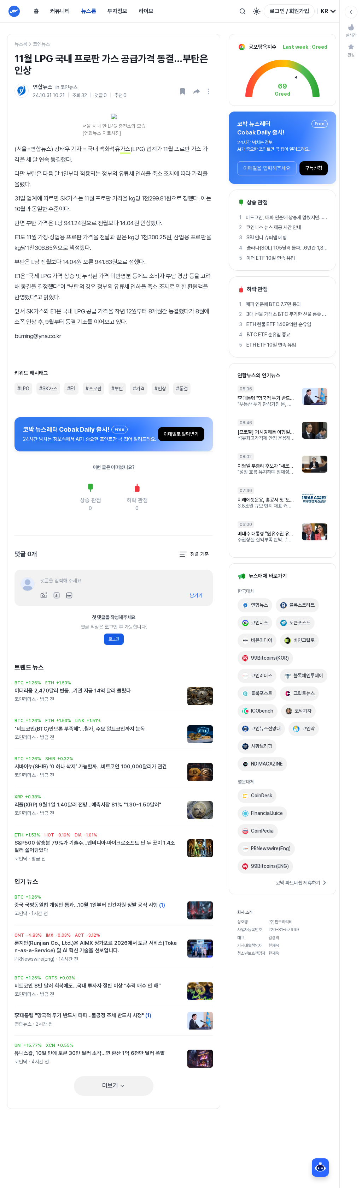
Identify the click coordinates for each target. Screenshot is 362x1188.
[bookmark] (182, 91)
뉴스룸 (88, 11)
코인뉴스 (41, 44)
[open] (209, 91)
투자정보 (117, 11)
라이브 (146, 11)
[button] (196, 91)
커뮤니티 (60, 11)
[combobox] (329, 11)
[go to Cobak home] (14, 11)
